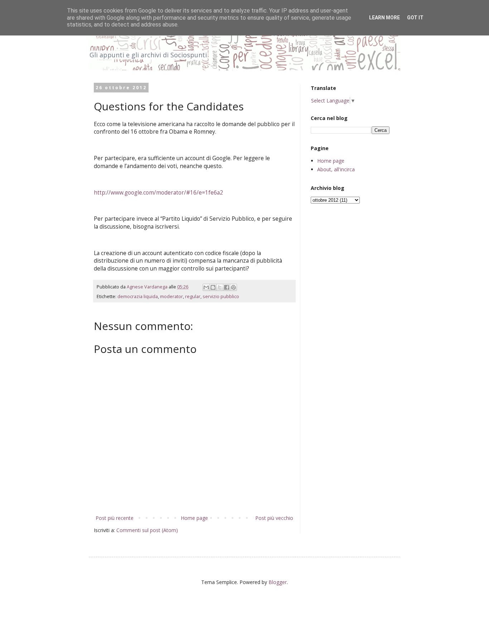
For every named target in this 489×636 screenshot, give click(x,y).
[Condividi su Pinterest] (233, 287)
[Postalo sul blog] (213, 287)
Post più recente (115, 518)
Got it (415, 17)
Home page (194, 518)
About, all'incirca (336, 169)
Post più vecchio (274, 518)
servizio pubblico (221, 296)
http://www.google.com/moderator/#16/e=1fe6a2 (158, 192)
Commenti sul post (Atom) (147, 530)
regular (192, 296)
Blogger (277, 582)
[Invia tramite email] (206, 287)
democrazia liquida (137, 296)
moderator (171, 296)
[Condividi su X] (219, 287)
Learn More (384, 17)
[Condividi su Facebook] (226, 287)
